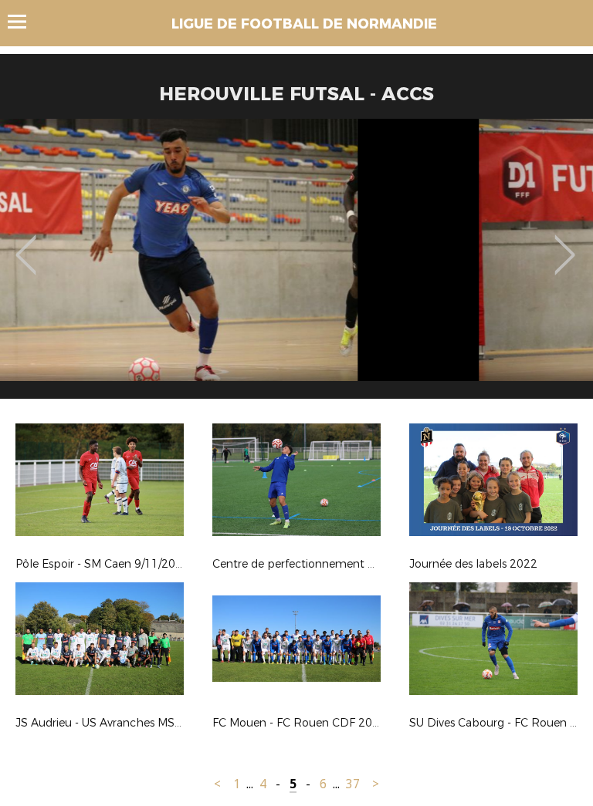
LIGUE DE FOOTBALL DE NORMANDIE (304, 23)
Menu (24, 21)
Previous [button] (25, 243)
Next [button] (564, 243)
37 (353, 784)
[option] (296, 264)
